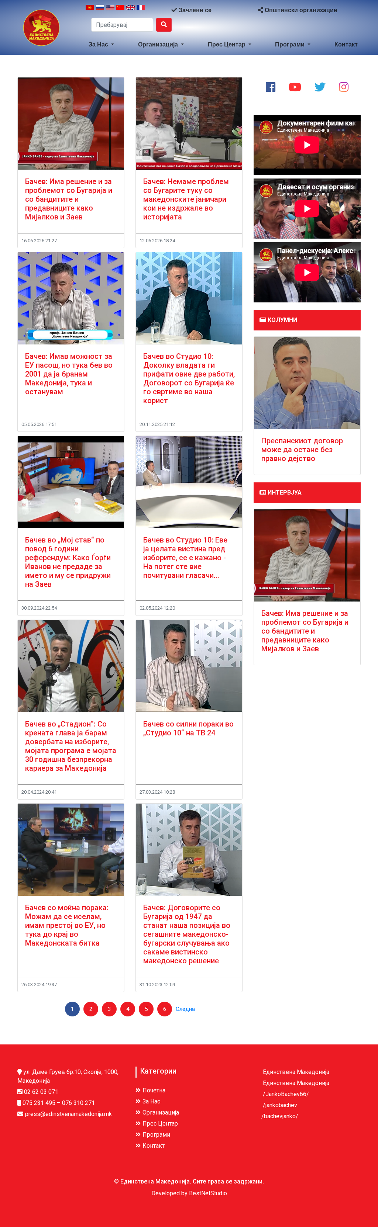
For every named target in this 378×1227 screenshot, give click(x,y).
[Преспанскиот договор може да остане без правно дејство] (307, 383)
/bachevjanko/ (279, 1116)
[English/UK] (130, 10)
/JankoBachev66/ (285, 1094)
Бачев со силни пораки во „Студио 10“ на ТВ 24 (188, 728)
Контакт (346, 44)
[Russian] (100, 10)
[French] (141, 10)
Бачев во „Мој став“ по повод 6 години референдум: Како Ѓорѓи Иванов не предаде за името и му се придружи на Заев (68, 562)
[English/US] (110, 10)
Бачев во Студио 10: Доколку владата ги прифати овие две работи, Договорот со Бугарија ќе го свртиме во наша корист (189, 378)
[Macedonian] (90, 10)
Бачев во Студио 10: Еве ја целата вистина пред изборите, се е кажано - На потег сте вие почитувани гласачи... (185, 557)
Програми (290, 44)
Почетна (153, 1090)
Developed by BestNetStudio (189, 1193)
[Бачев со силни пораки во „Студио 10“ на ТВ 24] (189, 666)
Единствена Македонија (295, 1071)
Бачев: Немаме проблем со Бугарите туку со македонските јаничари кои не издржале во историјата (186, 199)
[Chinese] (120, 10)
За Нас (99, 44)
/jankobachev (279, 1105)
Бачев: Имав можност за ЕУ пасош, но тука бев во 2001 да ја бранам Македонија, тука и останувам (69, 374)
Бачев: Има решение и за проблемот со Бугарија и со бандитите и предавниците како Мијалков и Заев (68, 199)
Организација (158, 44)
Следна (185, 1009)
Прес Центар (227, 44)
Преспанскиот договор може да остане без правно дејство (302, 449)
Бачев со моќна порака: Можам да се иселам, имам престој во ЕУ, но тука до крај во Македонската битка (67, 925)
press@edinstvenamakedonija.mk (68, 1113)
